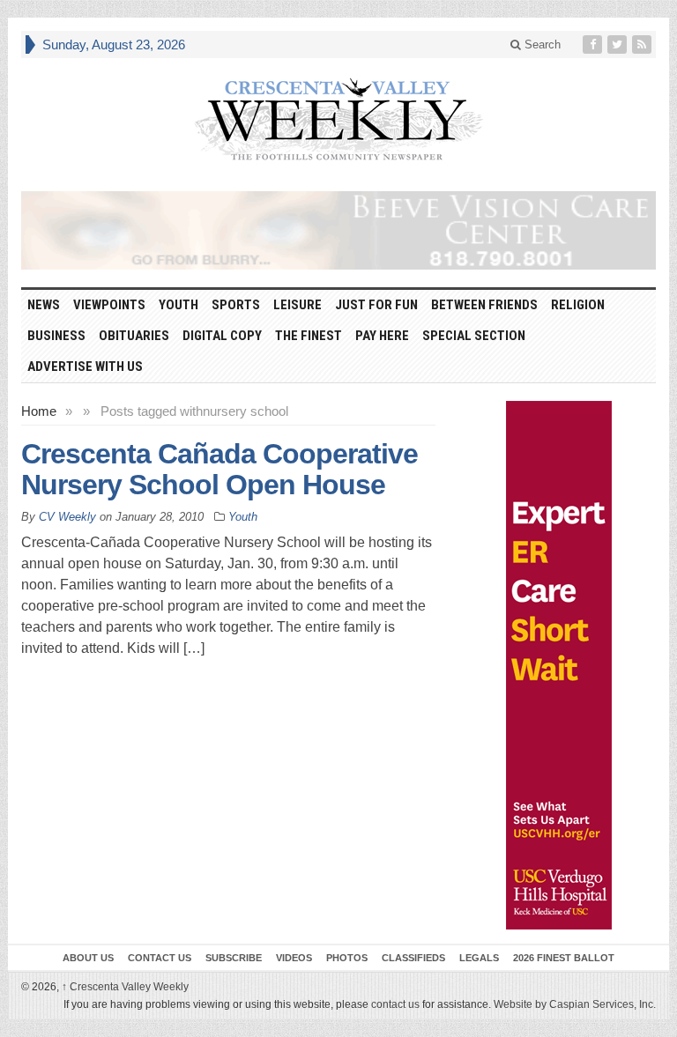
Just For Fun (376, 305)
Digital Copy (222, 336)
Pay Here (382, 336)
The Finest (308, 336)
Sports (236, 305)
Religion (578, 305)
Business (56, 336)
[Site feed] (643, 44)
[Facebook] (594, 44)
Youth (178, 305)
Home (38, 411)
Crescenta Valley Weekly (125, 987)
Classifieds (413, 957)
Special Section (473, 336)
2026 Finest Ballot (563, 957)
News (43, 305)
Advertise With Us (85, 366)
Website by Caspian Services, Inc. (575, 1004)
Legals (479, 957)
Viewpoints (109, 305)
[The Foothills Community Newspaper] (338, 120)
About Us (88, 957)
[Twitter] (618, 44)
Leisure (297, 305)
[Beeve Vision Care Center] (338, 230)
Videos (294, 957)
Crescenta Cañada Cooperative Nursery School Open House (219, 469)
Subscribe (233, 957)
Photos (347, 957)
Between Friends (484, 305)
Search (541, 44)
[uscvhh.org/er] (559, 665)
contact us (395, 1004)
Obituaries (134, 336)
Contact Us (159, 957)
